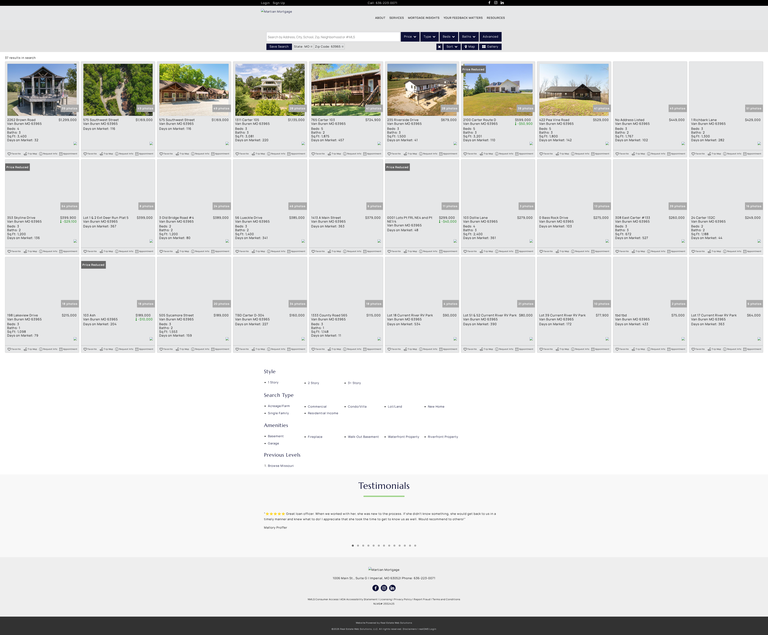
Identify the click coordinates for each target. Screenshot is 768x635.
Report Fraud (422, 599)
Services (396, 18)
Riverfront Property (443, 437)
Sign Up (279, 3)
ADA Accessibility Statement (359, 599)
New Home (436, 406)
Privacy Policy (403, 599)
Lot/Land (395, 406)
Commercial (317, 406)
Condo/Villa (357, 406)
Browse (281, 466)
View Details (42, 90)
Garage (273, 443)
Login (265, 3)
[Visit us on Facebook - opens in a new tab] (489, 3)
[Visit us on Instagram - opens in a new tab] (496, 3)
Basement (276, 436)
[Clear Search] (439, 47)
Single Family (278, 413)
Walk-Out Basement (363, 437)
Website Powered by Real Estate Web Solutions (384, 622)
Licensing (386, 599)
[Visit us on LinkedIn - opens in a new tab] (502, 3)
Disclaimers (410, 628)
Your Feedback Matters (463, 18)
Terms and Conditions (446, 599)
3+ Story (354, 383)
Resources (496, 18)
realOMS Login (427, 628)
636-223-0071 (386, 3)
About (380, 18)
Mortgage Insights (424, 18)
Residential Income (323, 413)
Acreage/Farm (279, 406)
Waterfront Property (403, 437)
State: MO (302, 46)
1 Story (273, 382)
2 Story (313, 383)
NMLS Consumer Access (323, 599)
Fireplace (315, 437)
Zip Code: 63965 (328, 46)
